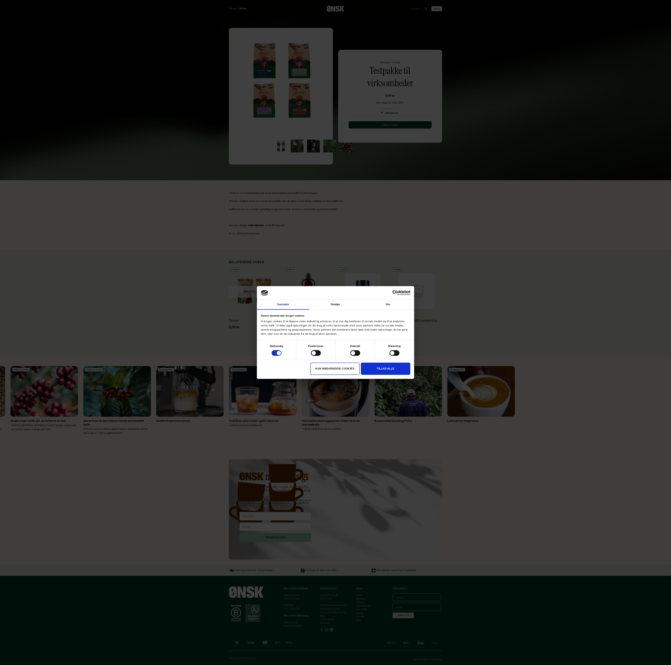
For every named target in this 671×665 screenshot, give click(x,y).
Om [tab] (388, 304)
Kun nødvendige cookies (334, 368)
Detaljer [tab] (335, 304)
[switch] (316, 353)
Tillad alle (385, 368)
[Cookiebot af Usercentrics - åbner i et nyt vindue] (395, 292)
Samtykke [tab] (283, 304)
